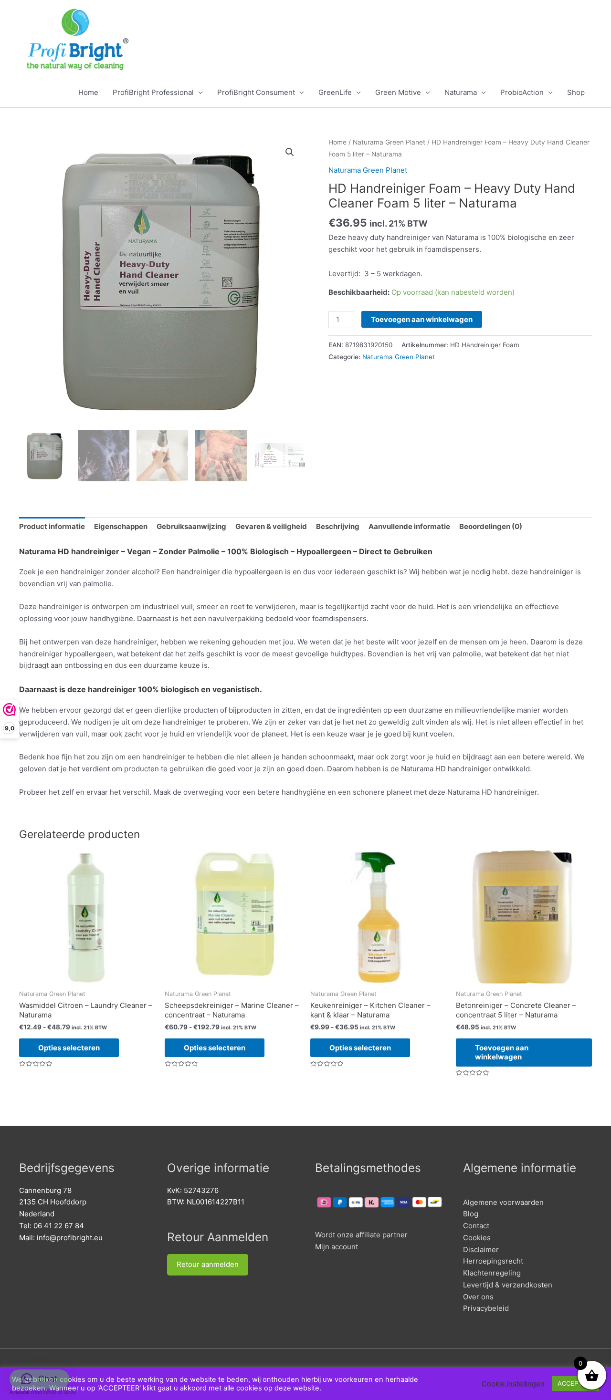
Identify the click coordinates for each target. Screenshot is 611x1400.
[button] (289, 152)
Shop (576, 92)
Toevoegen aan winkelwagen (422, 319)
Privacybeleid (486, 1308)
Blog (470, 1213)
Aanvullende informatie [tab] (409, 526)
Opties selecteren (69, 1047)
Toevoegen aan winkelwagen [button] (501, 1052)
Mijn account (336, 1246)
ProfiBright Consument (256, 92)
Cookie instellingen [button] (513, 1383)
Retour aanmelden (208, 1264)
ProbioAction (522, 92)
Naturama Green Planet (389, 142)
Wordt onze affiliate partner (361, 1234)
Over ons (478, 1296)
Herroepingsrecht (493, 1260)
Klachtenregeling (492, 1272)
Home (88, 92)
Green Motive (398, 92)
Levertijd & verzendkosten (507, 1284)
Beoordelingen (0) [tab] (490, 526)
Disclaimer (481, 1249)
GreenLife (335, 92)
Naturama (460, 92)
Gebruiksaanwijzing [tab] (191, 526)
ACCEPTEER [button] (575, 1383)
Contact (476, 1225)
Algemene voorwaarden (503, 1202)
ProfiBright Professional (153, 92)
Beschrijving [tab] (337, 526)
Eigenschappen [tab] (120, 526)
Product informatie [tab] (52, 526)
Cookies (477, 1237)
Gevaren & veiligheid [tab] (271, 526)
